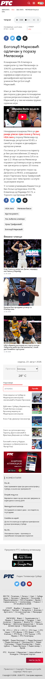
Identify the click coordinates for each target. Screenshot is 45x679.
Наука (37, 622)
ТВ (4, 630)
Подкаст (37, 602)
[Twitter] (12, 38)
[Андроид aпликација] (22, 462)
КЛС (3, 12)
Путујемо (30, 620)
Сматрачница (25, 602)
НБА (12, 10)
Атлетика (38, 610)
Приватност (9, 669)
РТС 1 (9, 630)
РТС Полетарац (26, 636)
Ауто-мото (8, 612)
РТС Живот (29, 632)
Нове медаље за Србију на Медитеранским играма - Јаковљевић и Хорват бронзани (16, 397)
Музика (8, 620)
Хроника (14, 598)
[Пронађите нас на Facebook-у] (23, 583)
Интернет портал (27, 654)
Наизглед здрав (29, 626)
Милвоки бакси (24, 208)
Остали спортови (22, 612)
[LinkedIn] (18, 38)
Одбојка (6, 610)
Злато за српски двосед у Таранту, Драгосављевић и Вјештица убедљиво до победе (16, 432)
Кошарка (27, 608)
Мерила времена (11, 600)
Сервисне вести (10, 602)
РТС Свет (33, 630)
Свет (32, 596)
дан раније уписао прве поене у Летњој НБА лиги (22, 134)
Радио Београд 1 (18, 640)
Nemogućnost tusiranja (13, 506)
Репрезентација (32, 10)
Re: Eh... (7, 530)
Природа (7, 624)
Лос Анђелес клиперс (15, 219)
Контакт (11, 652)
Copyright (20, 669)
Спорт (9, 608)
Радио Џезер (34, 646)
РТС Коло (18, 634)
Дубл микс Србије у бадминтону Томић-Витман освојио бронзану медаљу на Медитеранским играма (16, 410)
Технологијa (19, 620)
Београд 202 (28, 642)
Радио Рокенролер (24, 644)
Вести (6, 596)
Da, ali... (7, 483)
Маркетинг (22, 652)
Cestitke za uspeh (11, 518)
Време (38, 600)
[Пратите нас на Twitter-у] (16, 583)
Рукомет (15, 610)
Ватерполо (26, 610)
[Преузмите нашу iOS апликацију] (22, 557)
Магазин (10, 618)
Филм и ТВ (28, 622)
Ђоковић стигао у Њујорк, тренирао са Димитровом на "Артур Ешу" (15, 444)
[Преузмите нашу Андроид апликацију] (22, 564)
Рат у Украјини (26, 600)
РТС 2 (16, 630)
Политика (15, 596)
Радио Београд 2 (35, 640)
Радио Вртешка (19, 646)
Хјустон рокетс (11, 214)
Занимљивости (31, 618)
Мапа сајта (34, 660)
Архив (22, 648)
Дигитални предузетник (23, 624)
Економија (35, 598)
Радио (6, 640)
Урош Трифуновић (13, 224)
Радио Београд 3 (12, 642)
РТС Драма (17, 632)
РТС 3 (24, 630)
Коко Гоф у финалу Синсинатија (16, 419)
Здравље (17, 622)
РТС (4, 652)
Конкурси (14, 654)
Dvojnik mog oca (11, 495)
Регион (25, 596)
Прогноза (10, 368)
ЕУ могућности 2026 (22, 604)
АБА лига (20, 10)
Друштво (25, 598)
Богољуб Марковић (14, 229)
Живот (19, 618)
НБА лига (9, 208)
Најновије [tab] (8, 382)
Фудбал (17, 608)
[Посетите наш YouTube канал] (29, 583)
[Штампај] (25, 38)
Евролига (6, 10)
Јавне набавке (35, 652)
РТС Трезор (30, 634)
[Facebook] (6, 38)
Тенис (35, 608)
